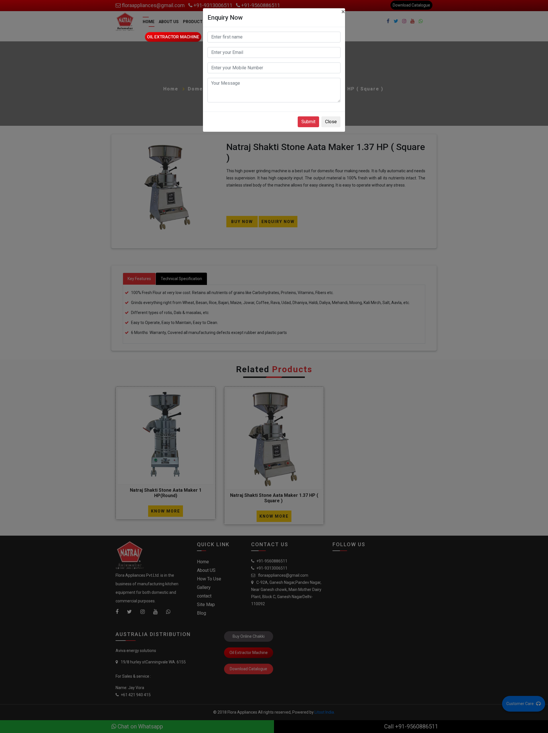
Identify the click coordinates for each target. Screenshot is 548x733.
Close (331, 121)
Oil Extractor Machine (173, 37)
